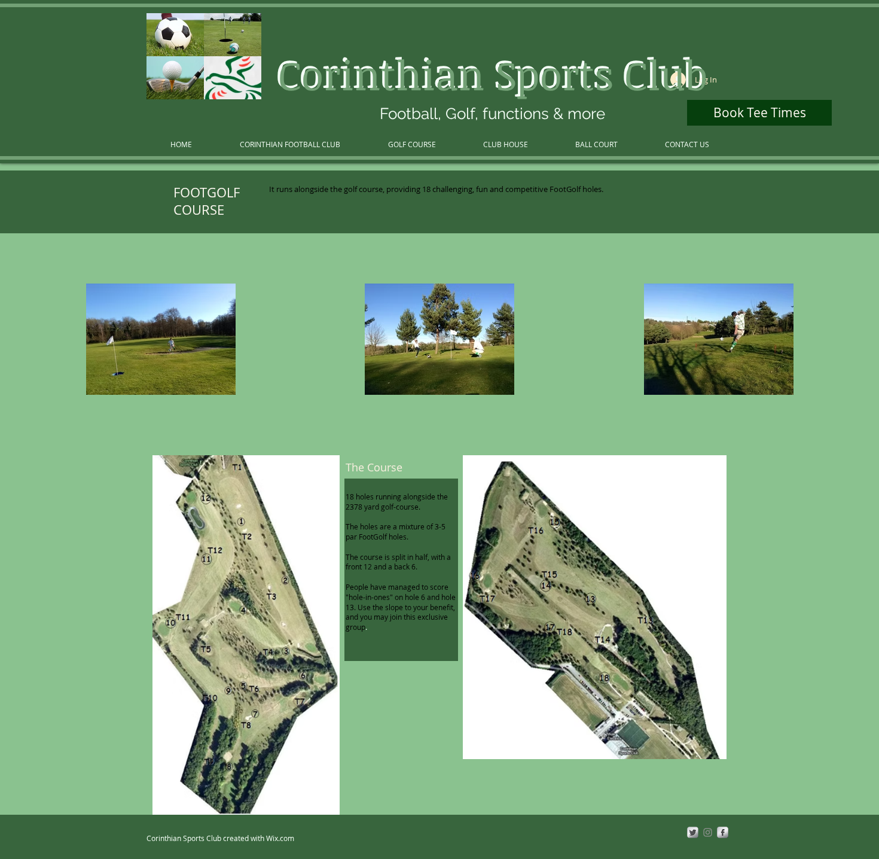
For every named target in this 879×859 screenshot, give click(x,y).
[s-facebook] (722, 832)
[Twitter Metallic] (692, 832)
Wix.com (280, 838)
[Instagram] (707, 832)
